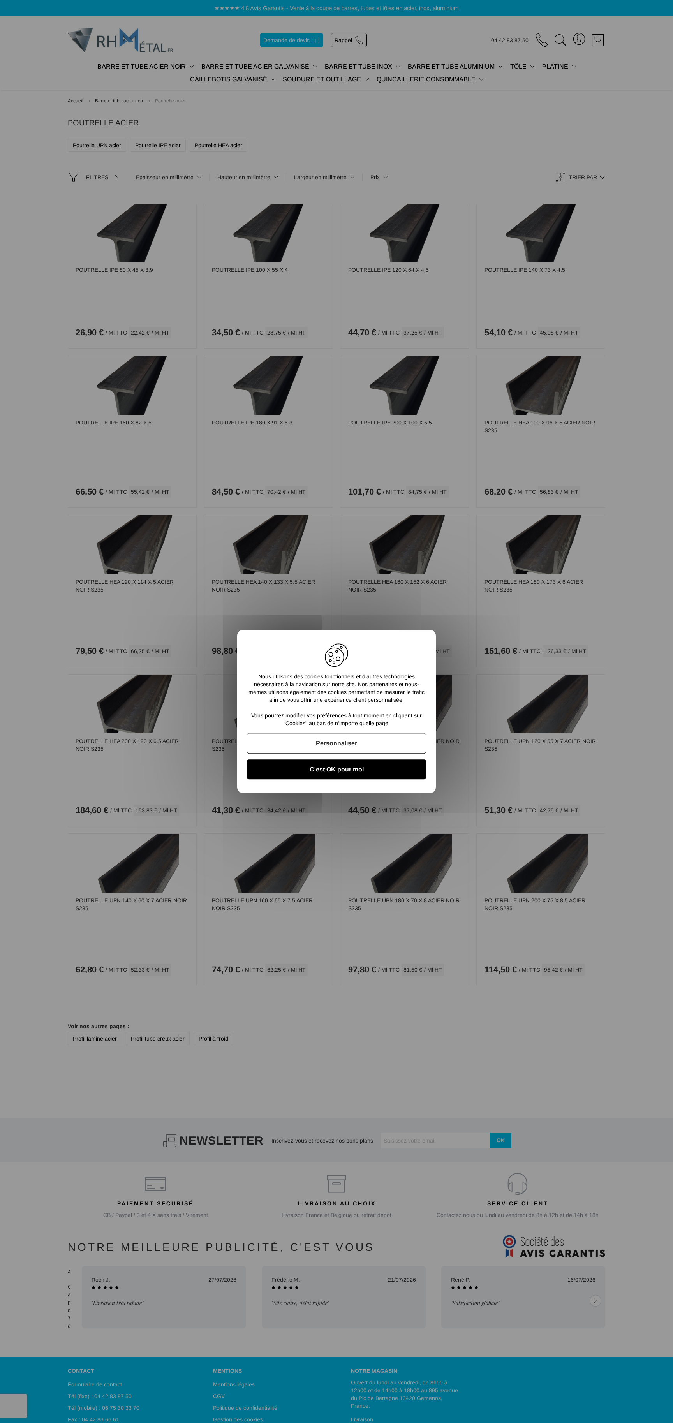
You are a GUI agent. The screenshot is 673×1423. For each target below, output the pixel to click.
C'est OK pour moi (337, 769)
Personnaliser (336, 743)
